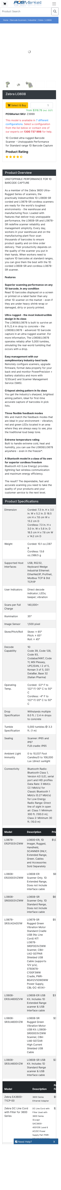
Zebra (40, 20)
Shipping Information (17, 1062)
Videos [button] (11, 549)
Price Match (12, 1094)
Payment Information (17, 1057)
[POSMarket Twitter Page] (11, 1129)
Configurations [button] (18, 521)
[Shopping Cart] (4, 4)
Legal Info (10, 1083)
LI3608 (48, 20)
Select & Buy (18, 105)
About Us (10, 1051)
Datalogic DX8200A (36, 604)
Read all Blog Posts (18, 992)
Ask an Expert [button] (17, 558)
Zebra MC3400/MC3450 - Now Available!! (28, 959)
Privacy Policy (13, 1067)
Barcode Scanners (18, 20)
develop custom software (24, 849)
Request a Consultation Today (30, 869)
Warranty (10, 1099)
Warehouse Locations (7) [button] (27, 567)
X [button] (54, 1141)
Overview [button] (13, 174)
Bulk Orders (11, 1078)
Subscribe (46, 1122)
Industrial (32, 20)
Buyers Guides (13, 1089)
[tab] (29, 174)
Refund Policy (13, 1073)
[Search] (55, 11)
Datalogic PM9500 (35, 659)
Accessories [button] (16, 530)
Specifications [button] (17, 512)
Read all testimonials (19, 936)
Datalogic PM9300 (35, 632)
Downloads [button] (15, 539)
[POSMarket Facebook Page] (6, 1129)
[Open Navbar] (54, 4)
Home (5, 20)
